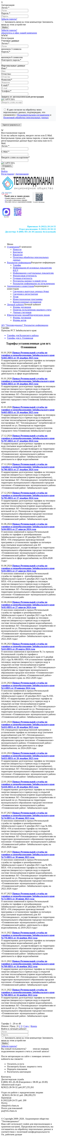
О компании (13, 247)
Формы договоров (22, 307)
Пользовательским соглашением (33, 115)
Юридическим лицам (17, 315)
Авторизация (21, 174)
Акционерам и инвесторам (20, 286)
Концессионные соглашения (27, 302)
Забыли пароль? (9, 19)
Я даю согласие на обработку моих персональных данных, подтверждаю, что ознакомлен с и (27, 113)
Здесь (29, 1049)
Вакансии (18, 254)
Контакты (18, 252)
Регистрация (7, 174)
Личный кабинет (15, 304)
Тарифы (17, 265)
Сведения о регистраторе (25, 294)
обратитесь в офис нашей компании (19, 33)
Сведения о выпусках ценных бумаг (31, 291)
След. (26, 1026)
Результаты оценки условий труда (30, 281)
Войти (4, 171)
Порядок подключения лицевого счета (32, 310)
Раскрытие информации (19, 262)
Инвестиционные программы (28, 299)
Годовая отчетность (22, 278)
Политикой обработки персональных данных (26, 117)
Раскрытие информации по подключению (34, 283)
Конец (34, 1026)
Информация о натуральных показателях (33, 273)
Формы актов (19, 320)
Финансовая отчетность (25, 275)
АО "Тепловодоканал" (12, 325)
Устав (15, 296)
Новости (17, 249)
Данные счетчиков (22, 312)
